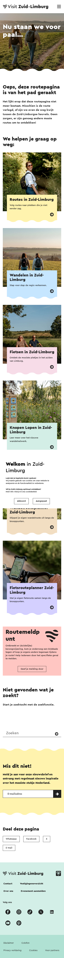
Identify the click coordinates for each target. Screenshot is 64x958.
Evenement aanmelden (33, 891)
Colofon (25, 943)
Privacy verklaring (12, 950)
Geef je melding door (32, 669)
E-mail (9, 848)
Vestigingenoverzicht (31, 884)
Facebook (31, 839)
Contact (7, 884)
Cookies (33, 950)
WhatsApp (11, 839)
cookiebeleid (31, 492)
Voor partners (52, 950)
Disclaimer (8, 943)
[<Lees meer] (51, 214)
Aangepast (41, 501)
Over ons (8, 891)
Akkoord (21, 501)
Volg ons (7, 902)
